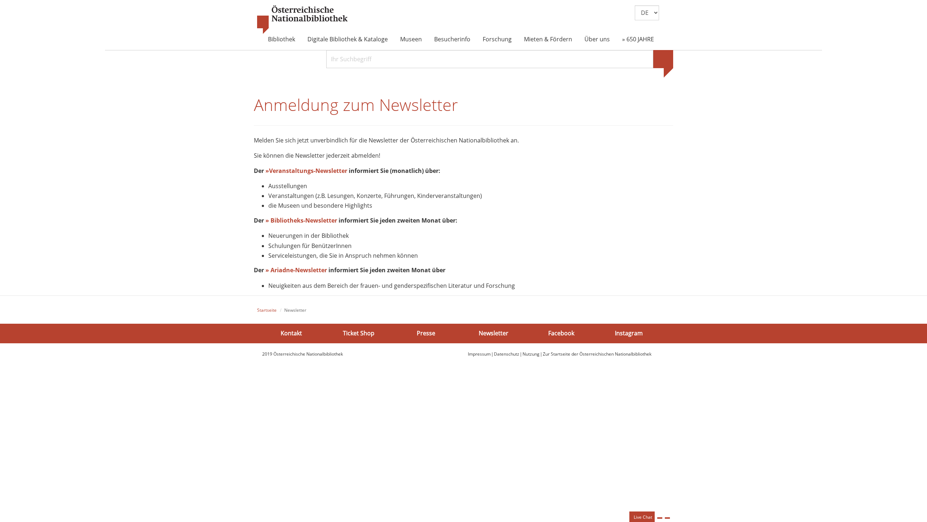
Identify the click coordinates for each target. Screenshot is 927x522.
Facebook (561, 333)
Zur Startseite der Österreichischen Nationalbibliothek (597, 354)
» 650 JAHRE (638, 39)
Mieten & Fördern (548, 39)
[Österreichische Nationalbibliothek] (302, 19)
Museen (411, 39)
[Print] (659, 518)
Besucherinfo (452, 39)
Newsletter (493, 333)
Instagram (629, 333)
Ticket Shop (358, 333)
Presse (426, 333)
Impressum (479, 354)
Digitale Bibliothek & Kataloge (347, 39)
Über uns (597, 39)
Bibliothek (281, 39)
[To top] (667, 518)
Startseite (267, 310)
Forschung (497, 39)
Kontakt (291, 333)
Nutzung (531, 354)
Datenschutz (506, 354)
